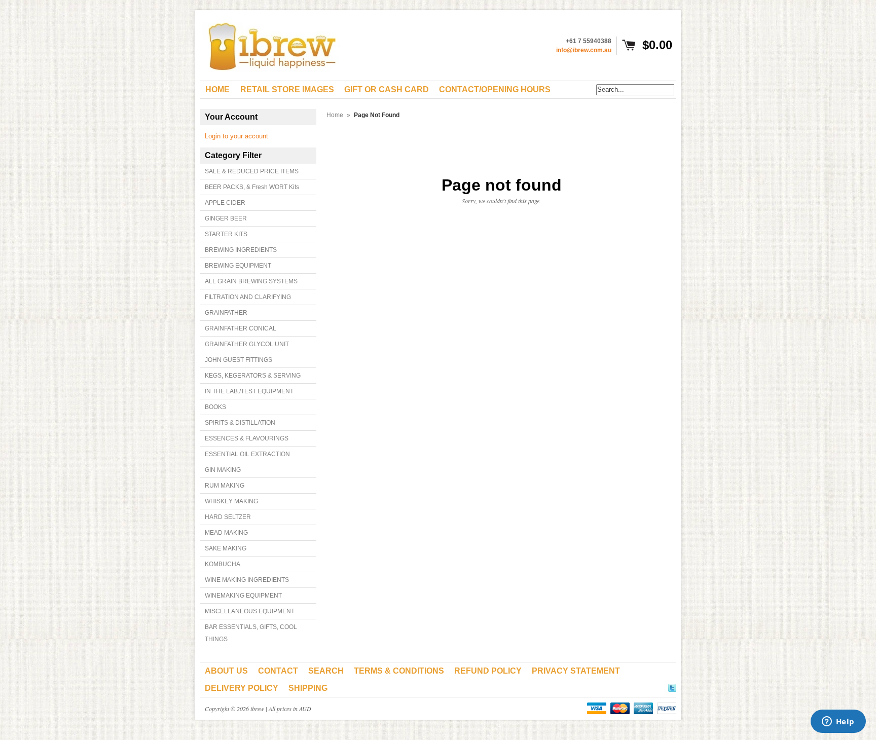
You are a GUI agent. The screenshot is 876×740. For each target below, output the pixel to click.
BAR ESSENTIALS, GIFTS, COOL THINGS (251, 633)
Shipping (307, 688)
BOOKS (215, 407)
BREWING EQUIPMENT (238, 265)
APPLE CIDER (225, 202)
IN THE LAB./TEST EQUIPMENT (249, 391)
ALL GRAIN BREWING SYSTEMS (251, 281)
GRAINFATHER (226, 312)
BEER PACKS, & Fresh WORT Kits (252, 187)
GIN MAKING (223, 469)
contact (278, 671)
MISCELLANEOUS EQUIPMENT (250, 611)
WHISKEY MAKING (231, 501)
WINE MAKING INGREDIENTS (247, 579)
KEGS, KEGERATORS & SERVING (253, 375)
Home (334, 115)
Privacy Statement (576, 671)
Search (326, 671)
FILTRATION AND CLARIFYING (248, 297)
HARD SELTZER (228, 517)
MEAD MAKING (226, 532)
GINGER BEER (226, 218)
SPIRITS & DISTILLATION (240, 422)
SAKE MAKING (225, 548)
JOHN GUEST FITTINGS (238, 359)
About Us (226, 671)
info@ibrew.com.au (583, 50)
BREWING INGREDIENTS (241, 249)
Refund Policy (488, 671)
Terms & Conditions (399, 671)
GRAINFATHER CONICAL (240, 328)
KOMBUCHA (222, 564)
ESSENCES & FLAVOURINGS (246, 438)
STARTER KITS (226, 234)
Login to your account (236, 136)
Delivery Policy (241, 688)
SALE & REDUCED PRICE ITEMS (252, 171)
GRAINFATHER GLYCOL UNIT (247, 344)
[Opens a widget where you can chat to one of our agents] (838, 722)
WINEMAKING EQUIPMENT (243, 595)
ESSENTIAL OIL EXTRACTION (247, 454)
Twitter (672, 686)
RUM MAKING (224, 485)
